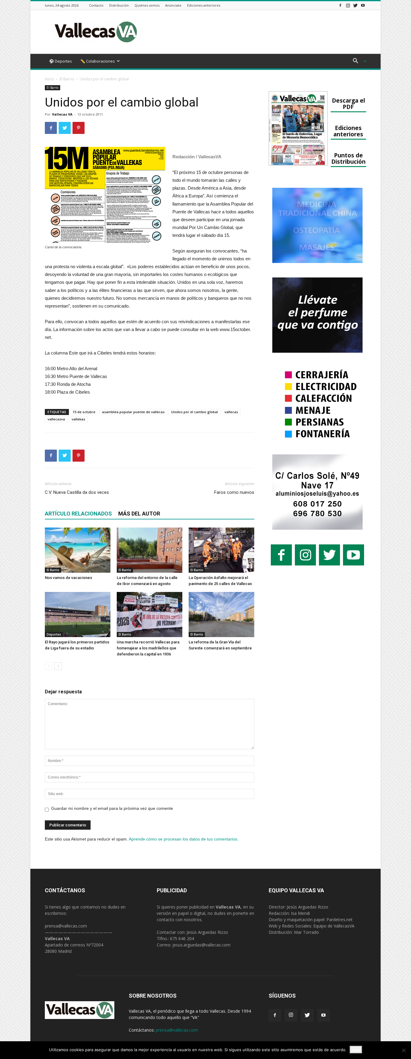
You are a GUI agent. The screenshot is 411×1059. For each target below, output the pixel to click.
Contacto (96, 5)
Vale (356, 1049)
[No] (403, 1050)
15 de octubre (84, 412)
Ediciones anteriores (203, 5)
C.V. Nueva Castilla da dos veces (77, 492)
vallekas (78, 419)
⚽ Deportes (60, 61)
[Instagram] (348, 5)
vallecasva (56, 419)
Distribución (119, 5)
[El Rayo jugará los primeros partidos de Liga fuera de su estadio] (77, 614)
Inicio (49, 79)
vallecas (231, 412)
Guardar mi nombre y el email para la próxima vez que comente (112, 808)
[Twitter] (355, 5)
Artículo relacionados (78, 513)
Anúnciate (173, 5)
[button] (357, 61)
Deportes (54, 634)
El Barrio (67, 79)
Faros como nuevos (234, 492)
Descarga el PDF (348, 103)
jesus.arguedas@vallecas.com (201, 945)
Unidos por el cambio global (194, 412)
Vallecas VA (62, 114)
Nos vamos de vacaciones (68, 577)
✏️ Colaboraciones (97, 61)
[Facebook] (340, 5)
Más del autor (139, 513)
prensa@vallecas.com (66, 926)
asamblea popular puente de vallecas (133, 412)
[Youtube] (363, 5)
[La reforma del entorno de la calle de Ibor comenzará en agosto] (149, 550)
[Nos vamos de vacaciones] (77, 550)
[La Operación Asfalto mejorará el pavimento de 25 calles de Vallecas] (221, 550)
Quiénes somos (146, 5)
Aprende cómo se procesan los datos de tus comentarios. (184, 839)
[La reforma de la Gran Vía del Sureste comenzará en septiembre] (221, 614)
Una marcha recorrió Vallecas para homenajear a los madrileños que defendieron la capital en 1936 (148, 648)
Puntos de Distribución (348, 158)
